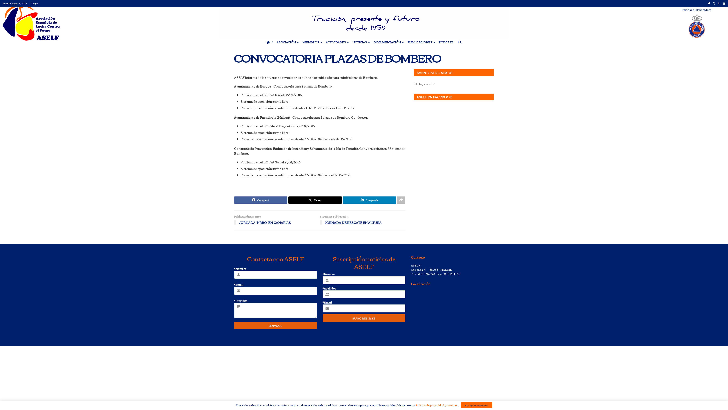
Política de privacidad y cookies (437, 405)
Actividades (336, 42)
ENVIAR (275, 325)
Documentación (387, 42)
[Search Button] (459, 42)
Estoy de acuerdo (477, 405)
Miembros (311, 42)
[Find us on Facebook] (709, 3)
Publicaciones (420, 42)
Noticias (360, 42)
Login (34, 3)
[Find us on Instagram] (724, 3)
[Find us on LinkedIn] (719, 3)
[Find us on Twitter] (714, 3)
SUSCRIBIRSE (364, 318)
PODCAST (446, 42)
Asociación (286, 42)
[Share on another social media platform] (401, 200)
